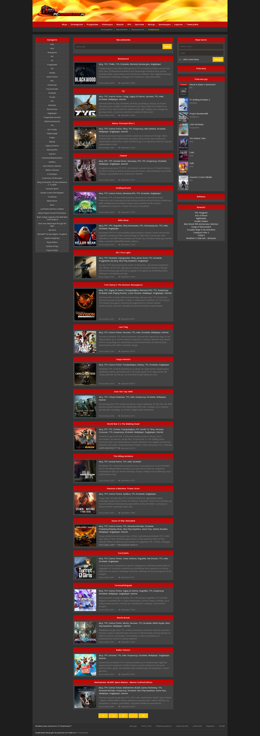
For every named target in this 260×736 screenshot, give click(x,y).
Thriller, (112, 64)
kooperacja (52, 85)
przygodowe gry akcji (52, 117)
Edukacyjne (107, 24)
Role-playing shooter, (118, 293)
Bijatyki (120, 24)
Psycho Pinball (52, 250)
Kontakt (222, 726)
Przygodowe (92, 24)
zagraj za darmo (52, 146)
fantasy (52, 73)
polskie (52, 137)
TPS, (118, 64)
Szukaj (167, 46)
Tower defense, (130, 558)
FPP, (106, 161)
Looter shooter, (135, 293)
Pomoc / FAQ (146, 726)
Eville (192, 163)
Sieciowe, (150, 96)
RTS (52, 101)
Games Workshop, (149, 687)
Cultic (192, 152)
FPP (52, 56)
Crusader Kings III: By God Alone (201, 229)
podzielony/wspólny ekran (52, 158)
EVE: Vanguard (201, 212)
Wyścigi (151, 24)
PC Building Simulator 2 (200, 99)
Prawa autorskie (182, 726)
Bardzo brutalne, (160, 529)
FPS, (139, 161)
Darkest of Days (52, 246)
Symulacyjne (164, 24)
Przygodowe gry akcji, (109, 260)
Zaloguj (218, 59)
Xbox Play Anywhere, (128, 260)
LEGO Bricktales (197, 124)
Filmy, (126, 128)
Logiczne (178, 24)
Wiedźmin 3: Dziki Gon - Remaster (201, 238)
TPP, (106, 64)
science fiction (52, 77)
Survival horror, (120, 161)
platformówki (52, 133)
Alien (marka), (150, 128)
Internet (122, 99)
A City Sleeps (52, 174)
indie (52, 44)
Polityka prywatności (164, 726)
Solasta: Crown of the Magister (52, 193)
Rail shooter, (153, 558)
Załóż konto (197, 726)
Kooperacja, (138, 128)
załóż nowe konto (191, 59)
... (133, 715)
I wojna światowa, (117, 397)
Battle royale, (159, 623)
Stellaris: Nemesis (52, 170)
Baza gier (133, 726)
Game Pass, (147, 529)
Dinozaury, (132, 161)
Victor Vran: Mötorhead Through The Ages (52, 224)
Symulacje (52, 105)
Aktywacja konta (137, 29)
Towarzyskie (192, 24)
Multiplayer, (113, 99)
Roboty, (141, 364)
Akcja (64, 24)
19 (143, 715)
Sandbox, (127, 494)
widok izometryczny (52, 121)
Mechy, (126, 623)
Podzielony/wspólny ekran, (111, 529)
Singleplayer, (115, 131)
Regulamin (210, 726)
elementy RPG (52, 150)
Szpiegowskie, (124, 258)
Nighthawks (201, 218)
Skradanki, (113, 258)
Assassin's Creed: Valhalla (201, 177)
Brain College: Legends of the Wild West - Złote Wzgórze (52, 218)
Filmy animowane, (131, 225)
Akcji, (101, 64)
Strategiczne (77, 24)
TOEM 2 (201, 235)
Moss (52, 205)
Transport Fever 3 (201, 232)
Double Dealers (201, 221)
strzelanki (52, 93)
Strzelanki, (125, 64)
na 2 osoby (52, 129)
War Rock (52, 230)
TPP (52, 69)
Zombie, (117, 429)
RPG (129, 24)
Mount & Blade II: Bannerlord (202, 84)
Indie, (161, 96)
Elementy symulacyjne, (140, 64)
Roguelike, (118, 225)
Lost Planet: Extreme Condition (52, 209)
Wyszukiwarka (121, 29)
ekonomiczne (52, 109)
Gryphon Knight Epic (52, 238)
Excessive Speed (52, 189)
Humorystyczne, (151, 225)
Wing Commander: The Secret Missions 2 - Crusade (52, 183)
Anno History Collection (52, 166)
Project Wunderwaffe (199, 113)
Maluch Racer (52, 201)
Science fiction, (116, 96)
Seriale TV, (145, 429)
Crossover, (104, 432)
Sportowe (139, 24)
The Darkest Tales (198, 138)
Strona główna (106, 29)
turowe (52, 97)
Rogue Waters (52, 242)
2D (52, 60)
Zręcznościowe (52, 89)
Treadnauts (52, 197)
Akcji (52, 48)
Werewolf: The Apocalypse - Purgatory (52, 234)
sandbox (52, 162)
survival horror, (116, 461)
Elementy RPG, (129, 193)
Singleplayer (52, 113)
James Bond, (143, 258)
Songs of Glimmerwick (201, 227)
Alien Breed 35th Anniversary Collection (201, 224)
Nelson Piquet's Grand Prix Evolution (52, 213)
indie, (130, 461)
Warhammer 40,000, (132, 687)
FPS (52, 125)
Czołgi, (126, 96)
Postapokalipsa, (132, 290)
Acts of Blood (201, 215)
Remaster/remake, (136, 526)
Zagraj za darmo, (137, 96)
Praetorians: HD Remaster (52, 178)
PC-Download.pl (82, 733)
